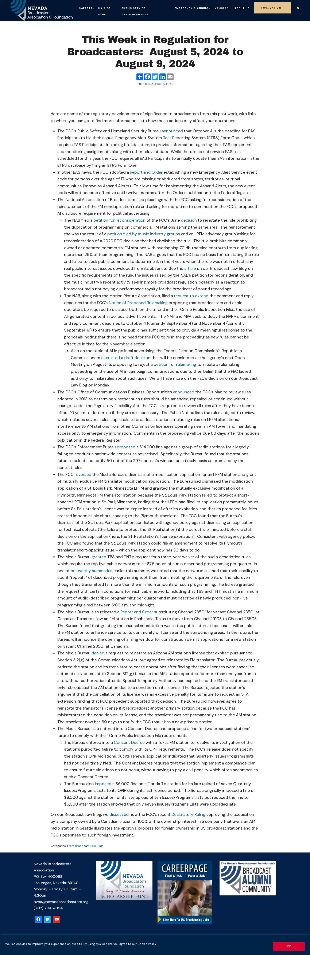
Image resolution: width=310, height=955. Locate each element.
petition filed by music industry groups (143, 234)
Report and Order (146, 172)
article (190, 268)
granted (99, 556)
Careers (89, 7)
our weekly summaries (91, 570)
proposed (126, 447)
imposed (103, 783)
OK (289, 946)
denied (98, 653)
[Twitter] (47, 919)
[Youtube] (56, 919)
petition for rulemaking (175, 364)
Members (228, 7)
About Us (257, 7)
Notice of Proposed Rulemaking (138, 302)
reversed (83, 474)
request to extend (191, 295)
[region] (155, 945)
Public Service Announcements (141, 10)
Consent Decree (129, 742)
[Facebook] (38, 919)
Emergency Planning (187, 7)
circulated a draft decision (125, 357)
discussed (119, 814)
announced (172, 131)
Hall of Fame (112, 13)
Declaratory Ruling (188, 814)
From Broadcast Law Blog (85, 846)
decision (189, 220)
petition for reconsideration (119, 220)
